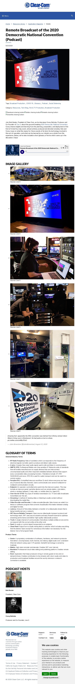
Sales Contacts (53, 639)
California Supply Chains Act (16, 666)
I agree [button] (45, 674)
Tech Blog (24, 108)
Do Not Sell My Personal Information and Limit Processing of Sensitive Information (34, 668)
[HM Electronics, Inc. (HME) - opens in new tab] (9, 655)
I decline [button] (53, 674)
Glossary (37, 103)
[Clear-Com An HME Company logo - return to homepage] (17, 634)
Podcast (45, 103)
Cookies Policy (36, 663)
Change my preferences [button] (50, 677)
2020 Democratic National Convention (54, 124)
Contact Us (43, 638)
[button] (72, 16)
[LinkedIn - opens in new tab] (65, 638)
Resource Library (19, 24)
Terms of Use (10, 663)
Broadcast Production (17, 103)
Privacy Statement (23, 663)
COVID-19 (30, 103)
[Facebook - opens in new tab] (62, 638)
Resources (16, 108)
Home (8, 24)
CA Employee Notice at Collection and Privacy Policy (24, 674)
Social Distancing (55, 103)
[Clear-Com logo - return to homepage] (37, 5)
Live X (18, 124)
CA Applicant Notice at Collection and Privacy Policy (24, 671)
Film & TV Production (36, 108)
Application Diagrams (35, 24)
